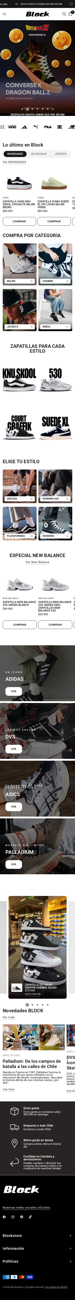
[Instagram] (15, 1217)
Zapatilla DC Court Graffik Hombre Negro (41, 986)
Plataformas (16, 535)
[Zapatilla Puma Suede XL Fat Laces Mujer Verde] (54, 181)
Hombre (48, 281)
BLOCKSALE (38, 154)
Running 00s (51, 498)
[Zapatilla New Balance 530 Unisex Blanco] (20, 582)
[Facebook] (7, 1217)
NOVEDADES (15, 154)
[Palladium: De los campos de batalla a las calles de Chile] (34, 1037)
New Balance (11, 598)
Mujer (11, 281)
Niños (46, 326)
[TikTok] (33, 1217)
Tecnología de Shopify (56, 1287)
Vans (6, 198)
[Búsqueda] (64, 14)
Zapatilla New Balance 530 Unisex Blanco (19, 604)
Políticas (10, 1261)
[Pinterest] (24, 1217)
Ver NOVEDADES (14, 162)
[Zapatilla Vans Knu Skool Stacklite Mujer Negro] (19, 181)
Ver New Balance (37, 562)
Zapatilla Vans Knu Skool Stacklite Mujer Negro (19, 204)
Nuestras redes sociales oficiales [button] (26, 1207)
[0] (69, 14)
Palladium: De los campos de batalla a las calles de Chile (32, 1064)
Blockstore (12, 1235)
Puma (41, 198)
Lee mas (8, 1089)
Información (13, 1248)
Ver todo (9, 1017)
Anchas (12, 498)
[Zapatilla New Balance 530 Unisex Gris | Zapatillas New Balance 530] (55, 582)
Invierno (48, 535)
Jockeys (60, 154)
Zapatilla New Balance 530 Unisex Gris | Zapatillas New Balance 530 (54, 606)
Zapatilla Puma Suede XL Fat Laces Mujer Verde (53, 204)
